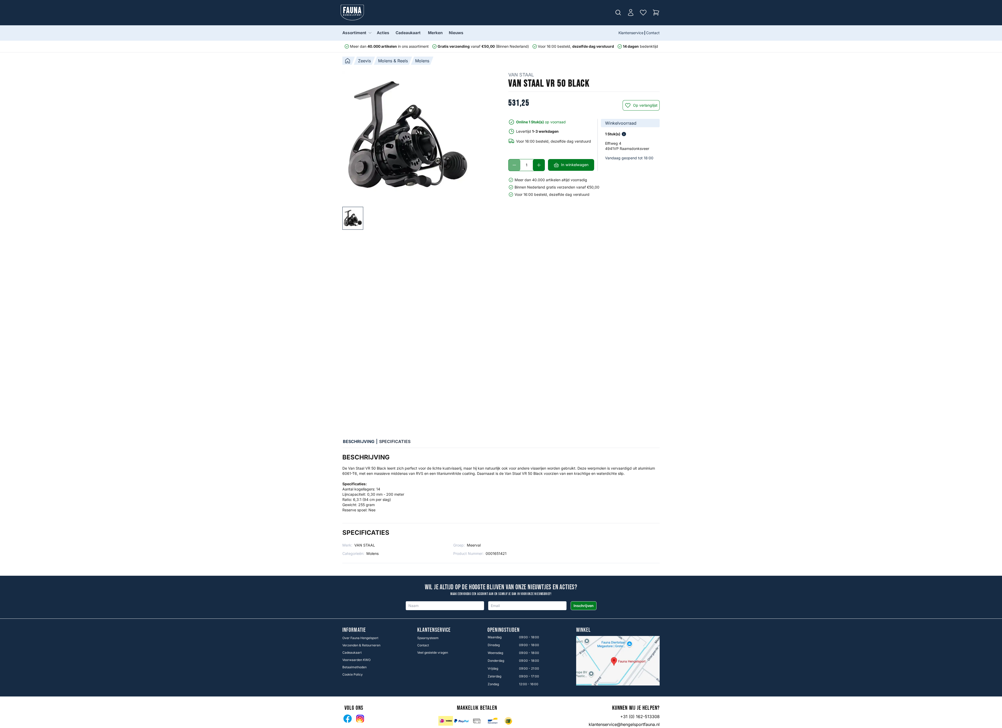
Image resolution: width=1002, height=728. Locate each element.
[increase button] (539, 165)
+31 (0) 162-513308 (640, 716)
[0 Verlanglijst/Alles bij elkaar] (643, 12)
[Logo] (352, 12)
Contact (653, 33)
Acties (383, 32)
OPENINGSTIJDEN (503, 630)
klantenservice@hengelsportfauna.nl (624, 724)
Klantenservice (630, 33)
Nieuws (456, 32)
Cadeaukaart (408, 32)
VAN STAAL (521, 74)
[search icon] (618, 12)
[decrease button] (514, 165)
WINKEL (583, 630)
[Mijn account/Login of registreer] (630, 12)
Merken (435, 32)
